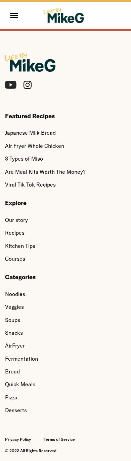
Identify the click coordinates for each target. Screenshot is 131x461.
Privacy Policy (18, 439)
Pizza (11, 397)
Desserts (16, 410)
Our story (16, 220)
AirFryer (15, 345)
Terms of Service (59, 439)
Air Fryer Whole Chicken (34, 145)
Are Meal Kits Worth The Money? (45, 171)
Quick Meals (20, 384)
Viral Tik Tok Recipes (30, 184)
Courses (15, 258)
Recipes (15, 232)
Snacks (14, 332)
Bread (12, 371)
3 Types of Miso (24, 158)
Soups (12, 320)
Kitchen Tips (20, 245)
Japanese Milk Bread (30, 132)
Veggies (14, 306)
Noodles (15, 294)
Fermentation (21, 358)
